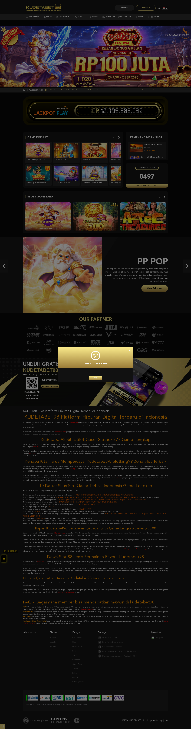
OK (95, 378)
